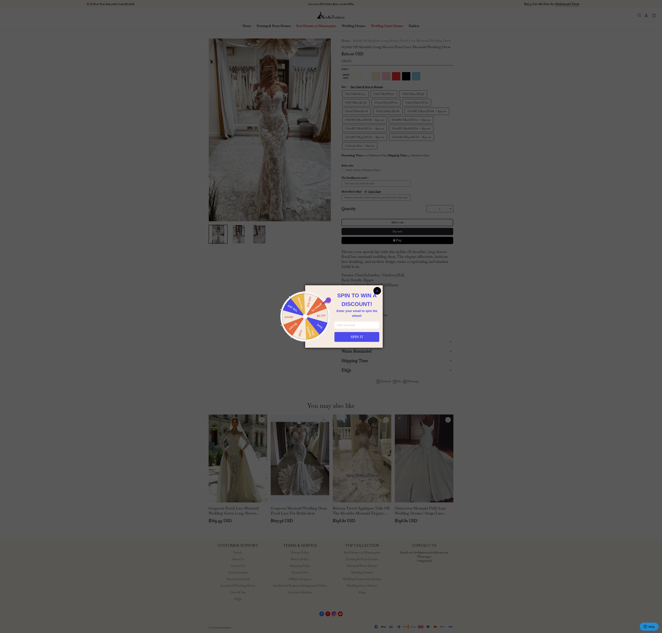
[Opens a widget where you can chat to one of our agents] (649, 627)
